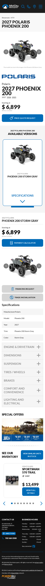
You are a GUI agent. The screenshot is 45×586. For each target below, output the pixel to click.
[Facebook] (33, 546)
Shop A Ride (14, 573)
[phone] (29, 6)
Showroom (6, 18)
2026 (9, 97)
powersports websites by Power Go (32, 570)
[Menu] (40, 6)
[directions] (34, 6)
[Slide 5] (24, 503)
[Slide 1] (22, 206)
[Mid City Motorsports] (10, 6)
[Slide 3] (18, 503)
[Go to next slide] (38, 51)
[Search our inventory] (23, 6)
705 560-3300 (10, 538)
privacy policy (39, 562)
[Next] (41, 503)
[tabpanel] (31, 533)
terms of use (8, 564)
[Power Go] (22, 577)
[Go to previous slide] (6, 51)
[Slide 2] (15, 503)
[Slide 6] (27, 503)
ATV (12, 18)
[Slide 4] (21, 503)
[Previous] (4, 503)
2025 (14, 97)
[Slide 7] (30, 503)
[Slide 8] (33, 503)
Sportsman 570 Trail (30, 471)
